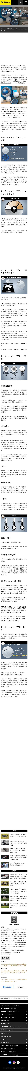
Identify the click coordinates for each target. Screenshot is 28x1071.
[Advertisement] (14, 49)
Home (2, 998)
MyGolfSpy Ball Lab (6, 83)
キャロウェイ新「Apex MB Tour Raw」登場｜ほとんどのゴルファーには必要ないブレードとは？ (14, 972)
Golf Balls (6, 998)
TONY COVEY (15, 19)
